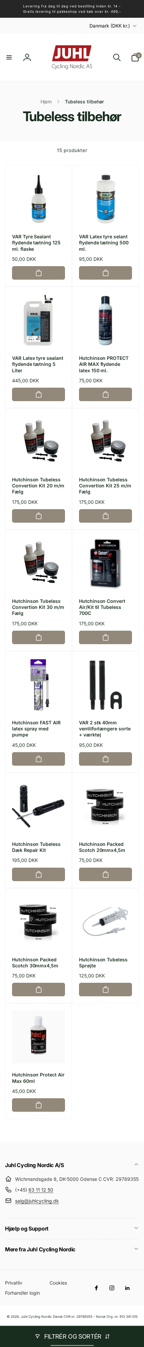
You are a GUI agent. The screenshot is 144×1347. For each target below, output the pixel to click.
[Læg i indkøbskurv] (38, 273)
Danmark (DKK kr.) (109, 26)
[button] (9, 57)
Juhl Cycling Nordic (36, 1316)
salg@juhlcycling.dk (37, 1201)
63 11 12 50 (40, 1190)
